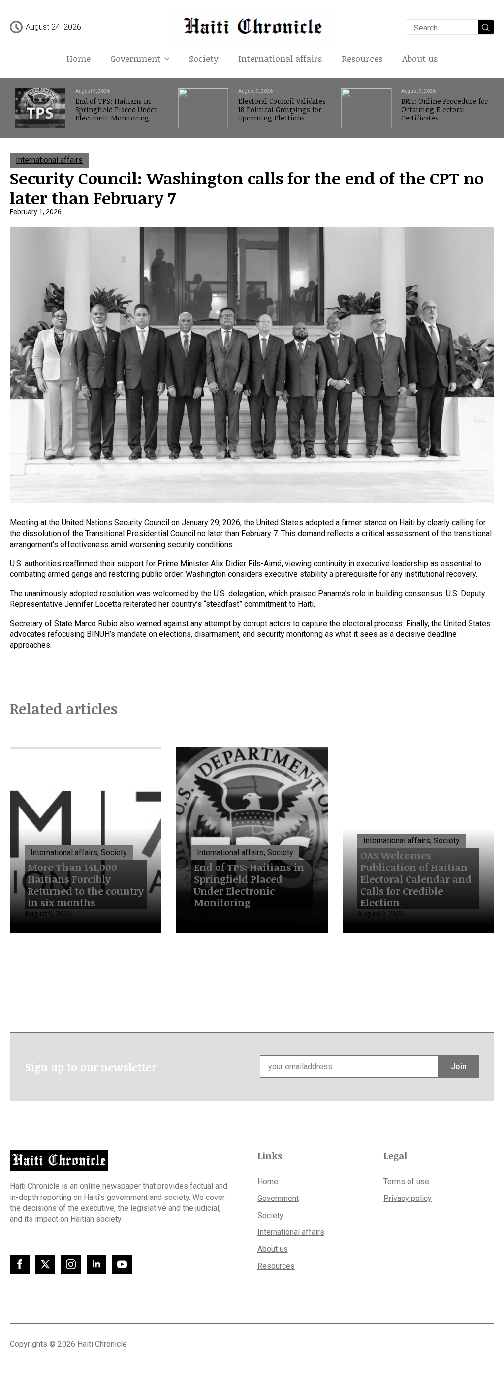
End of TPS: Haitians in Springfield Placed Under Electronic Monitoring (116, 109)
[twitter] (45, 1264)
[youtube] (122, 1264)
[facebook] (20, 1264)
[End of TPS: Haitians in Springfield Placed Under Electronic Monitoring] (40, 108)
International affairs (280, 58)
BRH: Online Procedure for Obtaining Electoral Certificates (444, 109)
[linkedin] (96, 1264)
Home (78, 58)
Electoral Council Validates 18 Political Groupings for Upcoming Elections (282, 109)
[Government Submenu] (169, 58)
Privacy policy (407, 1198)
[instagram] (71, 1264)
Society (204, 58)
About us (420, 58)
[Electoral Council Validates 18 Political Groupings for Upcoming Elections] (203, 108)
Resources (362, 58)
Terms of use (406, 1181)
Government (135, 58)
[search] (486, 27)
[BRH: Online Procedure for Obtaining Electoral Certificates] (366, 108)
